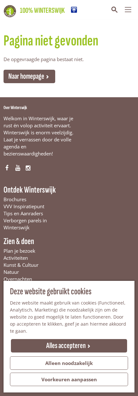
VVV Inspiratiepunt (24, 206)
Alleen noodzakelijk (69, 363)
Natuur (11, 272)
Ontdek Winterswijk (30, 190)
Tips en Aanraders (23, 213)
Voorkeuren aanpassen (69, 379)
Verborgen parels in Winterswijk (25, 224)
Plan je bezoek (19, 251)
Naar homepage (26, 76)
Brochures (15, 199)
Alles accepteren (66, 346)
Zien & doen (19, 241)
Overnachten (18, 279)
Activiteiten (16, 258)
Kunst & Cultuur (21, 265)
